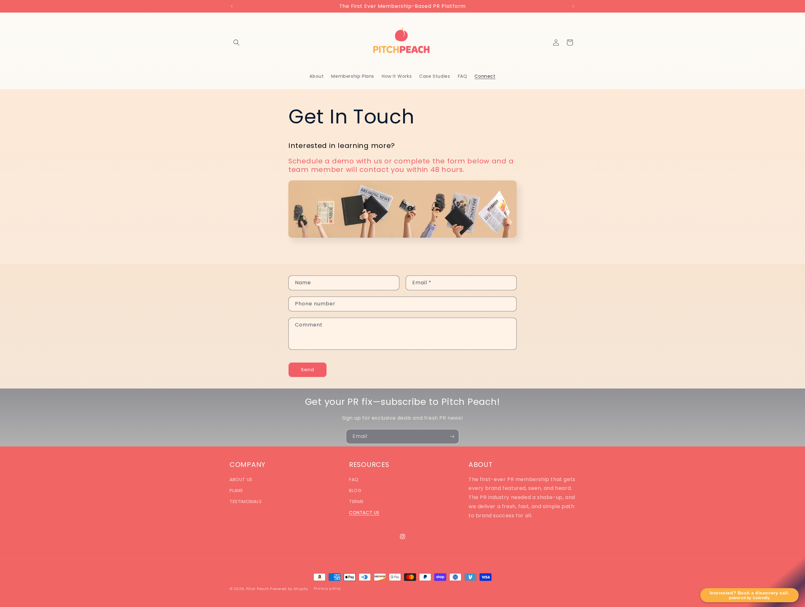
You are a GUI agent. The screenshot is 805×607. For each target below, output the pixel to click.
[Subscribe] (452, 436)
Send (307, 369)
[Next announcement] (573, 6)
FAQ (353, 479)
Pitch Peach (257, 588)
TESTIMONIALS (246, 501)
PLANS (236, 490)
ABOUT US (241, 479)
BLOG (355, 490)
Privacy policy (327, 588)
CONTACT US (364, 512)
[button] (236, 42)
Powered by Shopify (289, 588)
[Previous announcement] (232, 6)
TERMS (356, 501)
